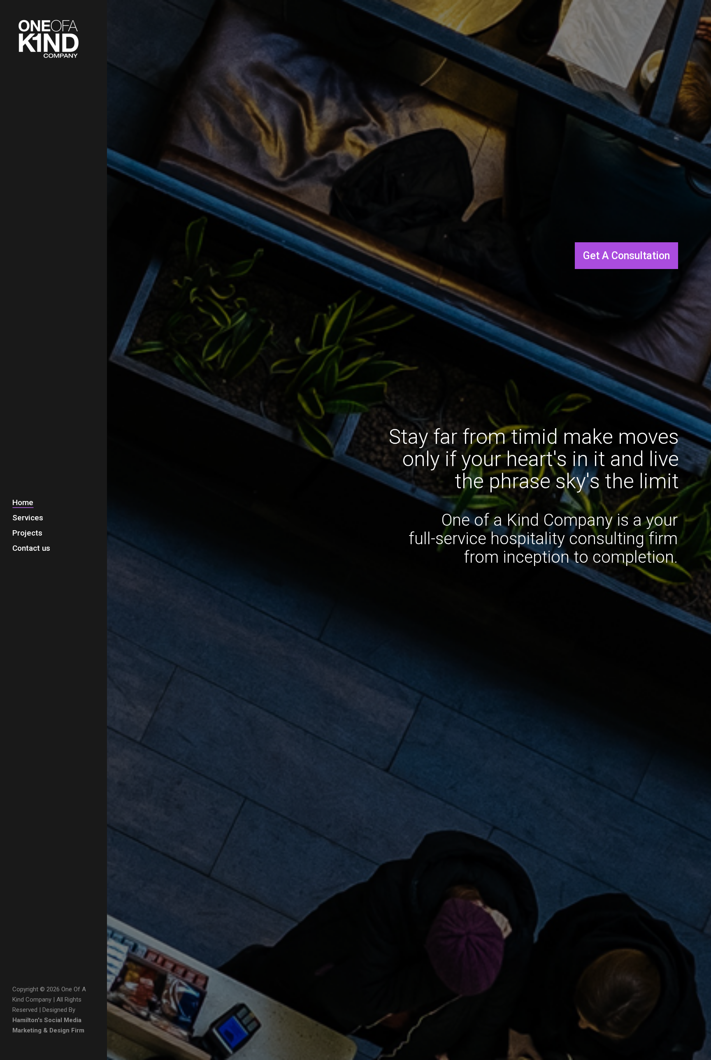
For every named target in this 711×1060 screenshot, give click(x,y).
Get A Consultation (626, 256)
